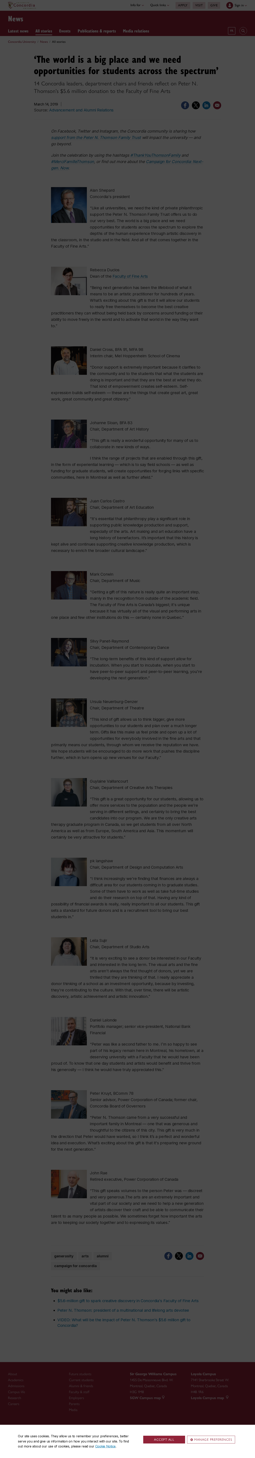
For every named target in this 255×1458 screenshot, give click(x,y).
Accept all (164, 1439)
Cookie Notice (105, 1446)
